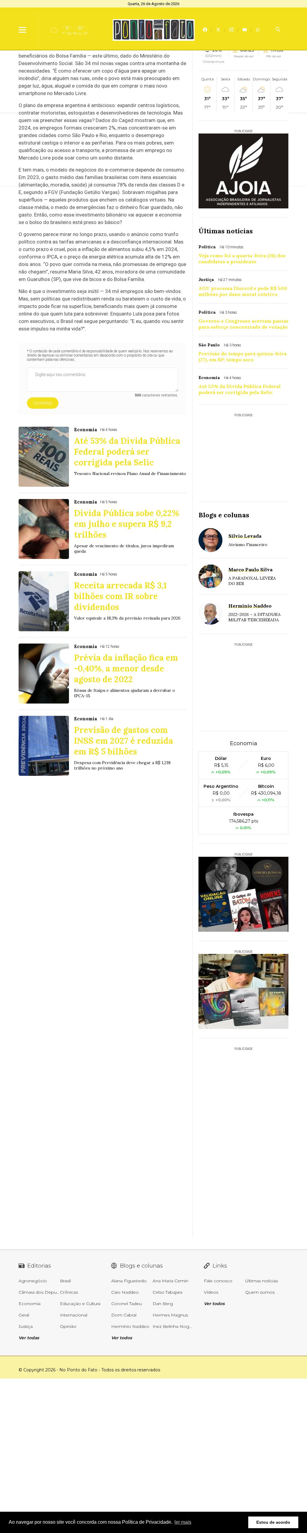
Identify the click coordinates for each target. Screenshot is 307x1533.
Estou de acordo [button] (273, 1522)
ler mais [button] (182, 1522)
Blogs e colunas (223, 515)
